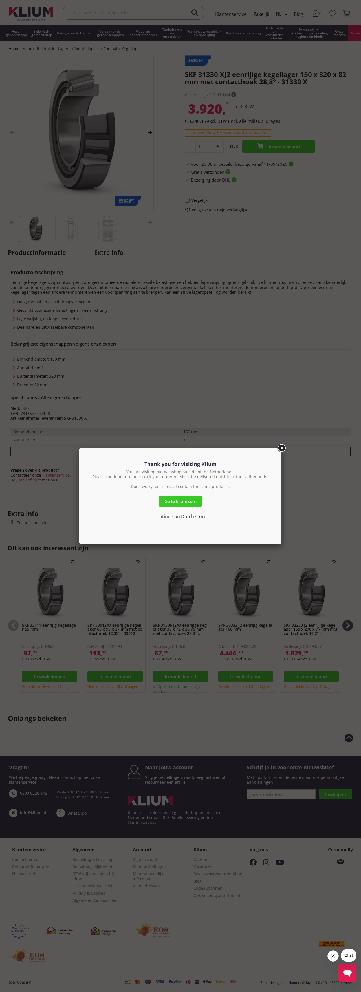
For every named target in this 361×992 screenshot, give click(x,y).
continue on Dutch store (180, 516)
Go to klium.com (180, 501)
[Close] (281, 448)
